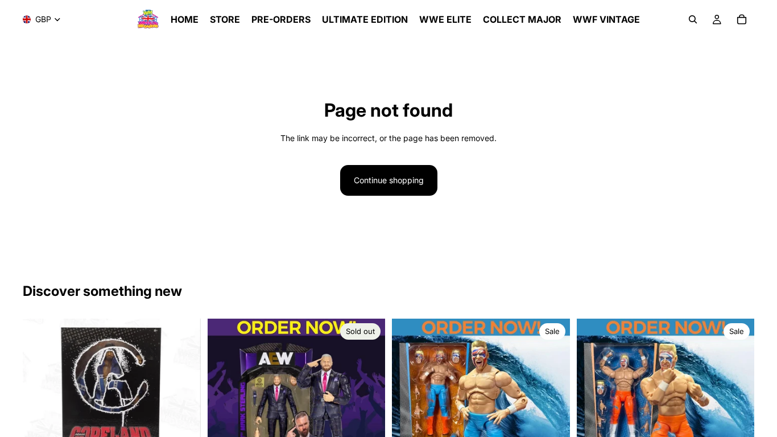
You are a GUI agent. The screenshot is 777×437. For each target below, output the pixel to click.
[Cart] (741, 19)
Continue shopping (389, 180)
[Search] (692, 19)
